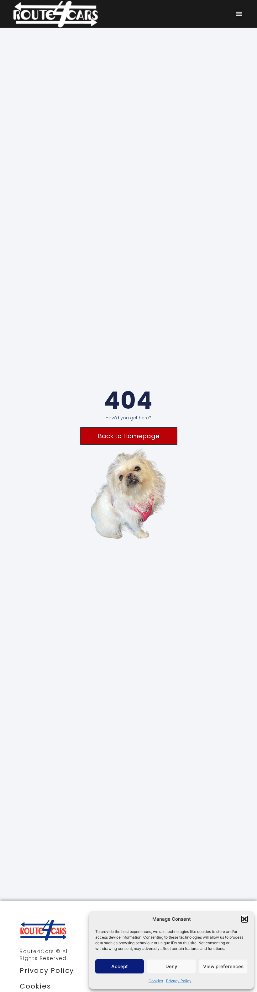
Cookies (156, 980)
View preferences (223, 966)
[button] (244, 919)
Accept (119, 966)
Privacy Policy (178, 980)
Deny (171, 966)
